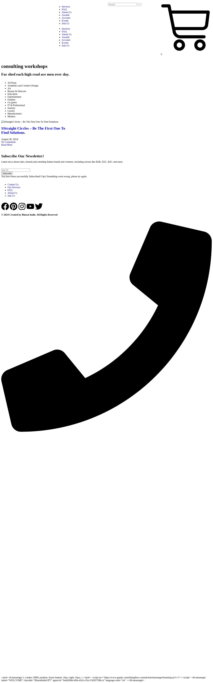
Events (65, 42)
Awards (65, 37)
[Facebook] (5, 206)
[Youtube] (30, 206)
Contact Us (13, 184)
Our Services (13, 187)
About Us (66, 34)
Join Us (65, 45)
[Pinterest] (13, 206)
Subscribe (7, 173)
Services (66, 28)
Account (66, 40)
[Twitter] (39, 206)
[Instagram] (22, 206)
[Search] (140, 4)
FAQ (64, 31)
